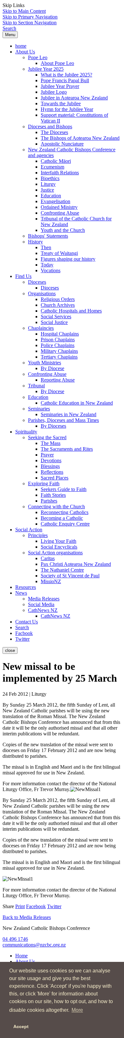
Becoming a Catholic (62, 518)
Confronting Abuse (60, 213)
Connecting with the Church (56, 506)
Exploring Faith (43, 483)
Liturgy (48, 184)
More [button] (77, 1010)
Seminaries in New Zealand (68, 414)
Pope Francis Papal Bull (65, 80)
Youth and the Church (63, 230)
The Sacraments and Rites (67, 449)
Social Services (56, 316)
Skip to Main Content (24, 11)
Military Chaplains (59, 351)
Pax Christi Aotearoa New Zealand (76, 564)
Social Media (41, 604)
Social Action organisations (55, 552)
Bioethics (50, 178)
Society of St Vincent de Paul (70, 575)
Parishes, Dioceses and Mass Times (63, 420)
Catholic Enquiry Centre (65, 524)
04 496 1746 (15, 939)
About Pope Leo (57, 63)
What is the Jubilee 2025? (66, 74)
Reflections (52, 472)
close (10, 650)
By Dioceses (53, 426)
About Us (25, 51)
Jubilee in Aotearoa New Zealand (74, 97)
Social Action (28, 529)
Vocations (50, 270)
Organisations (42, 293)
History (35, 241)
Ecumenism (52, 167)
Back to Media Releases (27, 917)
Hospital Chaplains (60, 334)
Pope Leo (37, 57)
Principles (38, 535)
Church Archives (58, 305)
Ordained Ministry (59, 207)
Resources (25, 587)
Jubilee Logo (54, 92)
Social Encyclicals (59, 547)
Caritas (48, 558)
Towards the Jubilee (61, 103)
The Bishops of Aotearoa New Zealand (80, 138)
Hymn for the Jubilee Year (67, 109)
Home (21, 955)
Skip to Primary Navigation (30, 17)
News (21, 593)
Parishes (49, 500)
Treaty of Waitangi (59, 253)
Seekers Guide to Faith (63, 489)
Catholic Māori (56, 161)
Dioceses (37, 282)
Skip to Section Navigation (30, 22)
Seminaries (39, 408)
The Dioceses (54, 132)
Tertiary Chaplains (59, 357)
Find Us (23, 276)
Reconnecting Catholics (64, 512)
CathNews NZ (43, 610)
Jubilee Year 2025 (46, 69)
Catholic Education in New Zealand (77, 403)
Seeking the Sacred (47, 437)
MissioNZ (51, 581)
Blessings (50, 466)
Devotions (51, 460)
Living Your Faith (58, 541)
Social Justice (54, 322)
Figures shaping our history (68, 259)
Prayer (47, 454)
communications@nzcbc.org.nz (34, 944)
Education (51, 195)
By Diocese (52, 368)
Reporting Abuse (58, 380)
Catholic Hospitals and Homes (71, 310)
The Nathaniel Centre (62, 570)
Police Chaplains (57, 345)
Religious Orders (58, 299)
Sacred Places (54, 477)
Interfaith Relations (60, 172)
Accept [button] (21, 1026)
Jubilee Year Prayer (60, 86)
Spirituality (26, 431)
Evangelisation (55, 201)
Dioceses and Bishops (50, 126)
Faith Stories (53, 495)
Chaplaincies (41, 328)
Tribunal (36, 385)
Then (46, 247)
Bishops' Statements (48, 236)
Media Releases (43, 598)
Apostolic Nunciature (62, 144)
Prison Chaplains (58, 339)
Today (47, 264)
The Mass (50, 443)
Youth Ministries (44, 362)
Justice (47, 190)
